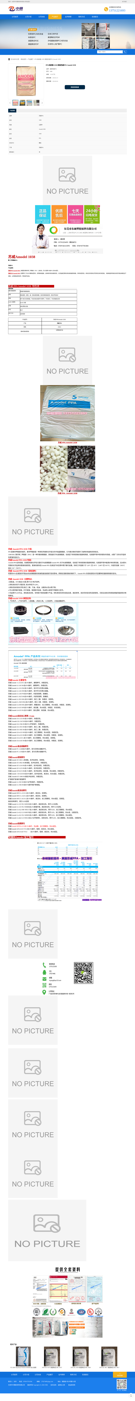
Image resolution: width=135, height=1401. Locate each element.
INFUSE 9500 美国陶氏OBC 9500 (81, 1367)
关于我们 (124, 1)
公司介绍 (28, 17)
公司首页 (15, 17)
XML (46, 1385)
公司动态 (41, 17)
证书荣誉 (68, 17)
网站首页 (23, 59)
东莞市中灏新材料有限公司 (16, 1385)
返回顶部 (120, 1375)
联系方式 (81, 17)
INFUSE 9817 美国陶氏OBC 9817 (109, 1367)
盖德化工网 (61, 1385)
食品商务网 (71, 1385)
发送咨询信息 (75, 87)
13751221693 (117, 10)
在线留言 (95, 17)
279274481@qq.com (47, 1381)
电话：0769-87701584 (25, 1381)
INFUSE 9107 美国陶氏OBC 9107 (52, 1367)
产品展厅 (55, 17)
